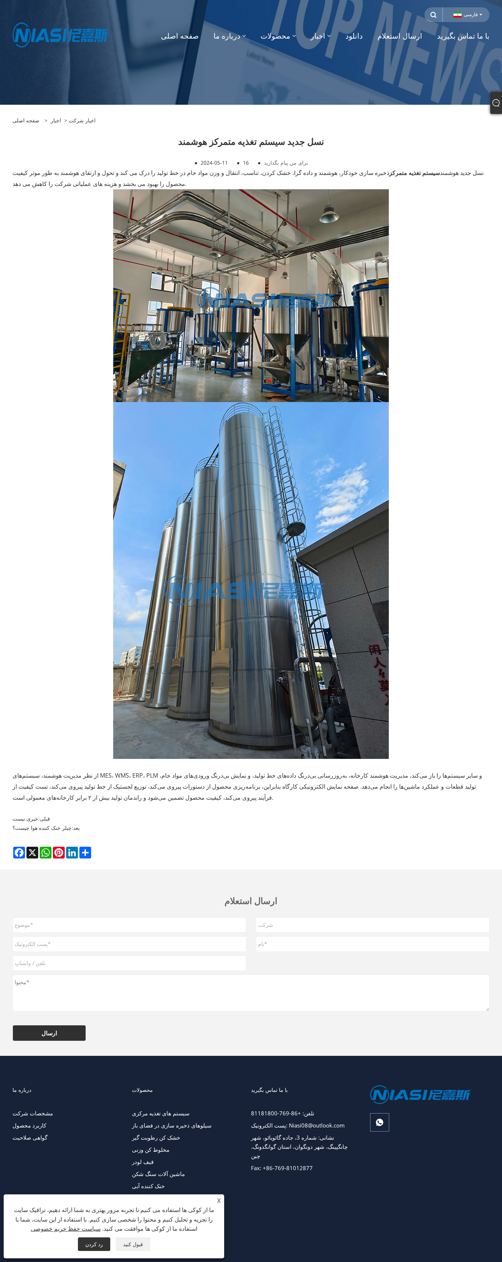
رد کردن (94, 1244)
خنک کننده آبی (148, 1186)
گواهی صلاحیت (29, 1137)
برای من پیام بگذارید (286, 162)
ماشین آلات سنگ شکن (158, 1173)
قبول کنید (133, 1244)
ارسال (49, 1033)
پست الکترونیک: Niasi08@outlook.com (298, 1125)
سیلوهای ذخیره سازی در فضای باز (172, 1125)
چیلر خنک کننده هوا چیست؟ (42, 827)
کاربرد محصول (29, 1125)
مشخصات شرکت (32, 1113)
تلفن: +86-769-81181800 (282, 1113)
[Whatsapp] (379, 1122)
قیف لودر (143, 1161)
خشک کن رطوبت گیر (156, 1137)
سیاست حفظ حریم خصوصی (66, 1229)
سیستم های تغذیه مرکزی (161, 1113)
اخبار (56, 120)
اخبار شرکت (82, 120)
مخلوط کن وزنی (150, 1149)
